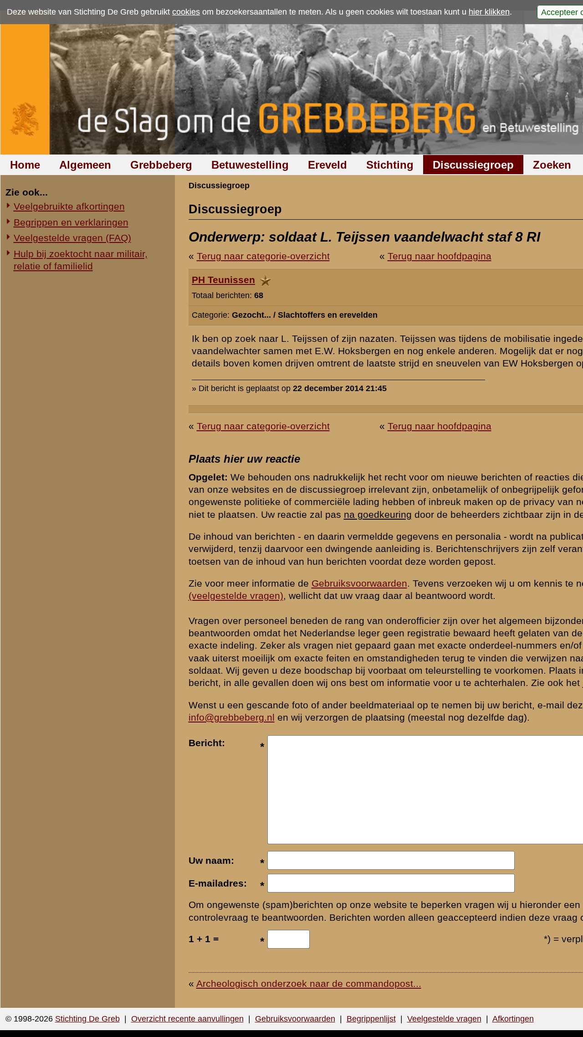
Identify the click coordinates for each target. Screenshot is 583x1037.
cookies (186, 11)
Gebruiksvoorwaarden (359, 583)
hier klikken (489, 11)
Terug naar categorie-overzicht (263, 256)
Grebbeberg (161, 165)
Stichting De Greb (87, 1018)
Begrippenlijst (371, 1018)
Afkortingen (513, 1018)
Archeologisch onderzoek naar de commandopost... (308, 983)
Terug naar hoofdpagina (439, 256)
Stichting (390, 165)
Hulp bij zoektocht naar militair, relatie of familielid (81, 259)
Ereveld (327, 165)
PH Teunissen (223, 279)
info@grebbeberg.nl (232, 717)
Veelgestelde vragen (444, 1018)
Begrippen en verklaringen (71, 222)
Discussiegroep (473, 165)
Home (25, 165)
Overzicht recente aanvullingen (187, 1018)
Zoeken (552, 165)
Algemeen (85, 165)
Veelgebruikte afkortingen (69, 206)
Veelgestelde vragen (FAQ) (72, 237)
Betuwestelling (250, 165)
